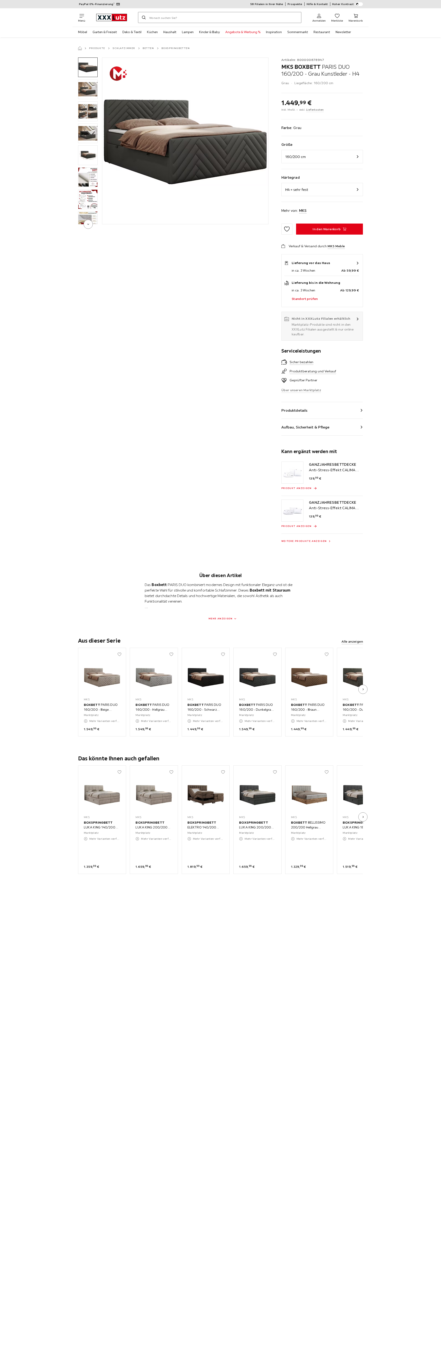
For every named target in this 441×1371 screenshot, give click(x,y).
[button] (88, 67)
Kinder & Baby (209, 32)
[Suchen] (143, 17)
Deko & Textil (131, 32)
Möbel (82, 32)
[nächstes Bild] (363, 689)
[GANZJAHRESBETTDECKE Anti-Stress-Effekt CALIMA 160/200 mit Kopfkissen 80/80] (292, 473)
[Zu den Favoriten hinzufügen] (286, 229)
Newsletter (343, 32)
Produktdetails (294, 410)
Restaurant (322, 32)
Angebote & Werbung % (242, 32)
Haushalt (169, 32)
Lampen (188, 32)
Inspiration (274, 32)
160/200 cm (295, 156)
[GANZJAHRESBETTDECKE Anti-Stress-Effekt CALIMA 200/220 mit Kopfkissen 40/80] (292, 511)
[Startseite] (80, 48)
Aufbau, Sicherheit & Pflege (305, 427)
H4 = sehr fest (296, 189)
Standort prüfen (305, 299)
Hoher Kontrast (343, 4)
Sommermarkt (297, 32)
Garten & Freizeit (105, 32)
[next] (88, 224)
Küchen (152, 32)
